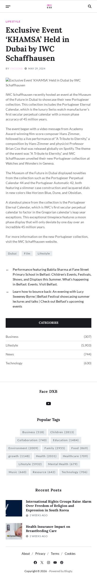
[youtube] (55, 562)
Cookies (70, 553)
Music (18, 472)
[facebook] (35, 562)
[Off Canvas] (8, 7)
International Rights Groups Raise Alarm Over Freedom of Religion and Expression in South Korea (58, 505)
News (10, 354)
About (26, 553)
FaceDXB (16, 68)
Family (54, 448)
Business (12, 337)
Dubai (12, 253)
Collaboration (32, 440)
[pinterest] (62, 562)
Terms (55, 553)
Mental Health (63, 464)
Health (46, 456)
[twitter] (42, 562)
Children (62, 432)
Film (27, 253)
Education (66, 440)
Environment (23, 448)
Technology (14, 363)
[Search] (89, 6)
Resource (44, 472)
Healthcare (75, 456)
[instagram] (48, 562)
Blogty (68, 571)
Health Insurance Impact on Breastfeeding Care (48, 528)
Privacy (40, 553)
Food (79, 448)
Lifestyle (13, 21)
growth (19, 456)
